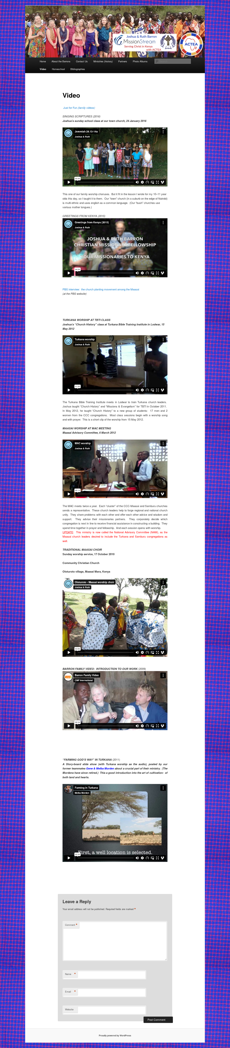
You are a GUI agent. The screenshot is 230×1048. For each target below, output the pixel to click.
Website (69, 1009)
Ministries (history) (103, 61)
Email (70, 992)
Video (43, 69)
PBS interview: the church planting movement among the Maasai (101, 289)
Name (70, 974)
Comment (71, 925)
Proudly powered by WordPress (115, 1035)
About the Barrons (61, 61)
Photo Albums (140, 61)
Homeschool (58, 69)
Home (43, 61)
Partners (122, 61)
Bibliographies (77, 69)
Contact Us (82, 61)
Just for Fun (79, 107)
